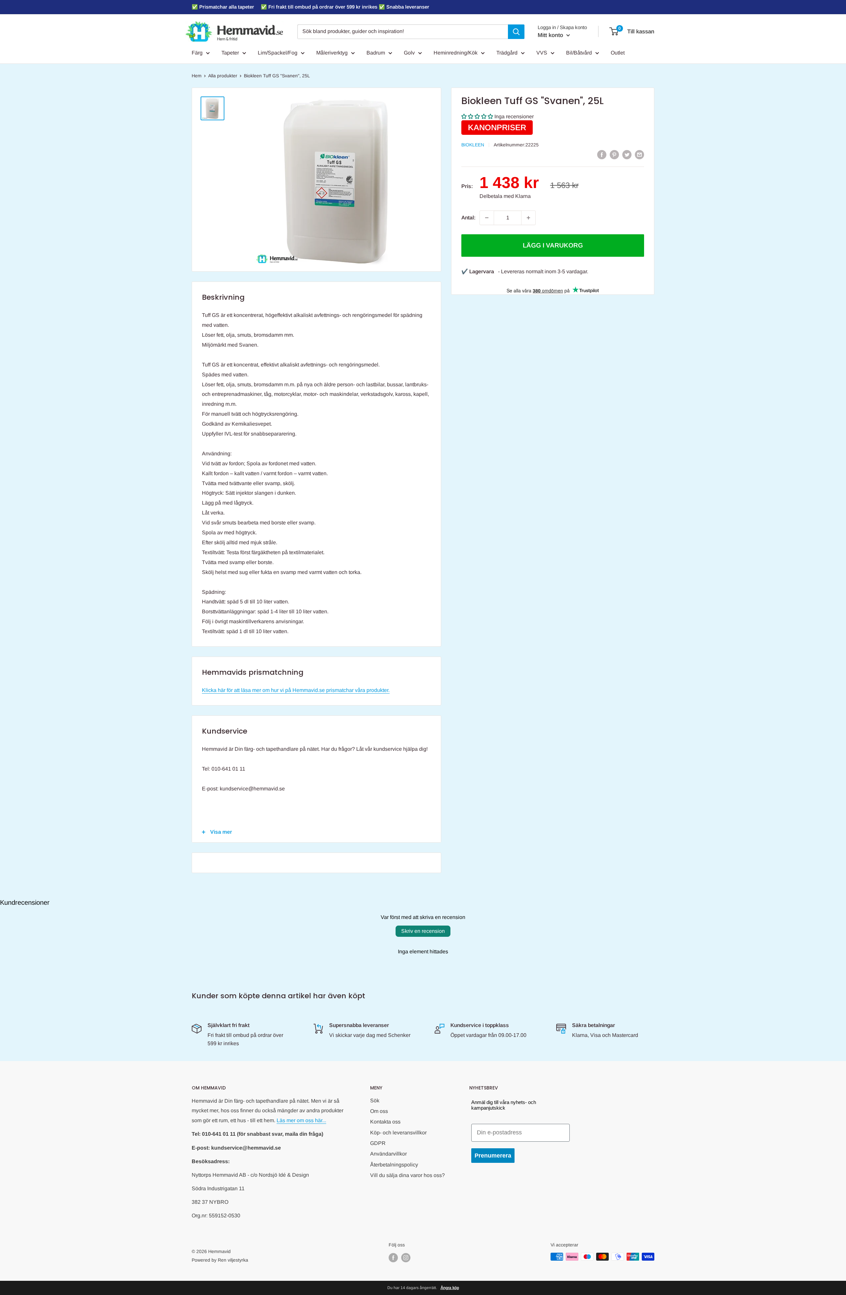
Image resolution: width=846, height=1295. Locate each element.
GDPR (378, 1143)
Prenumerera (493, 1155)
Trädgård (507, 53)
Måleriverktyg (332, 53)
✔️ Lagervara (477, 271)
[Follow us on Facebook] (393, 1257)
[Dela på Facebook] (601, 154)
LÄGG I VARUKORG (553, 245)
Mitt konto (551, 35)
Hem (197, 75)
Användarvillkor (388, 1154)
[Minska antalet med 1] (487, 218)
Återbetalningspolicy (394, 1164)
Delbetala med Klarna (505, 196)
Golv (409, 53)
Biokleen (472, 144)
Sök (374, 1100)
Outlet (618, 53)
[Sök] (516, 31)
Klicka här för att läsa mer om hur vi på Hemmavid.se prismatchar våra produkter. (296, 690)
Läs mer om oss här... (301, 1120)
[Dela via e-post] (639, 154)
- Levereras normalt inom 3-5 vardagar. (543, 271)
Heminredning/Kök (456, 53)
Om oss (379, 1111)
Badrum (375, 53)
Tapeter (230, 53)
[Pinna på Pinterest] (614, 154)
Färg (197, 53)
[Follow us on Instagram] (405, 1257)
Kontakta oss (385, 1121)
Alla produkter (222, 75)
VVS (541, 53)
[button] (477, 116)
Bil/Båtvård (579, 53)
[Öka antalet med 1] (528, 218)
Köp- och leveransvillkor (398, 1132)
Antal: (468, 217)
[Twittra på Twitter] (627, 154)
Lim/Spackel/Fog (277, 53)
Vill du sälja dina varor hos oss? (407, 1175)
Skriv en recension (423, 931)
